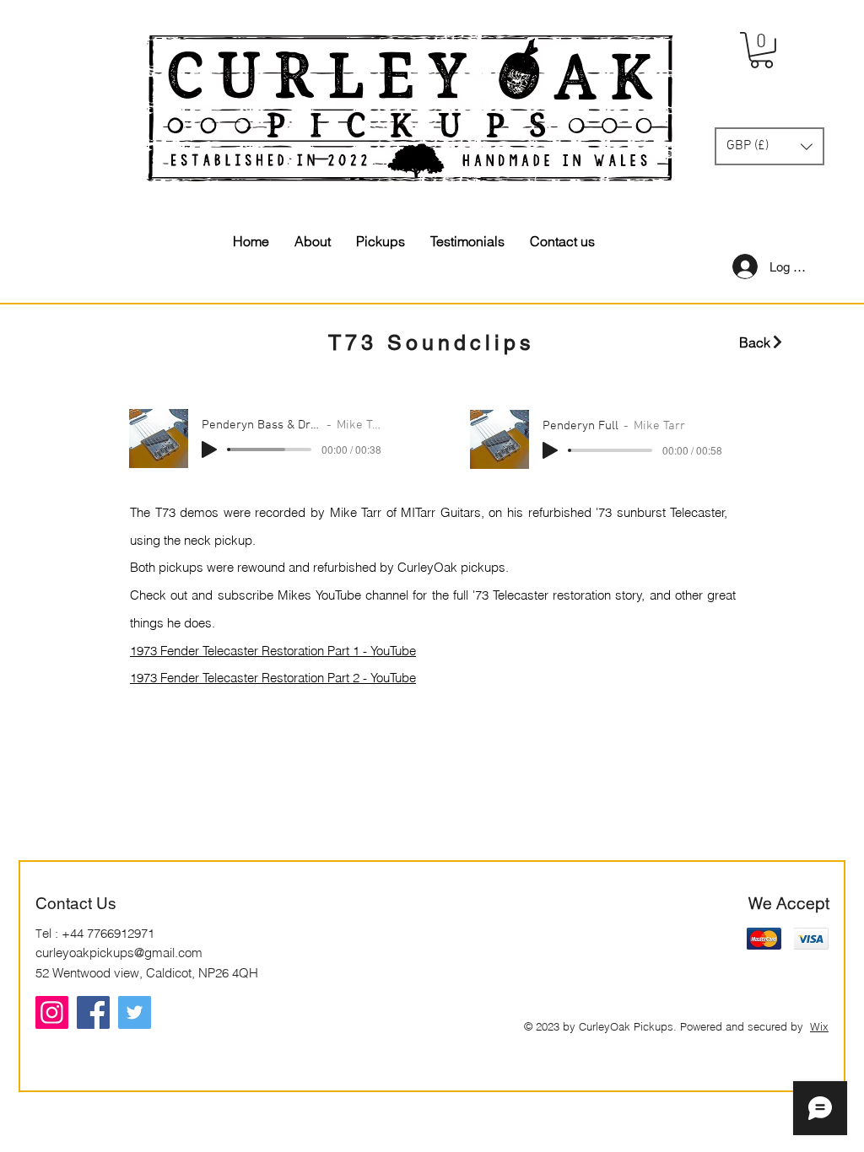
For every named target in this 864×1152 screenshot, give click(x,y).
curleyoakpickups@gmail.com (118, 953)
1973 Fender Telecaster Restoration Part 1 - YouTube (273, 651)
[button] (761, 50)
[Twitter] (134, 1012)
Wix (819, 1026)
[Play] (209, 449)
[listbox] (769, 146)
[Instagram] (51, 1012)
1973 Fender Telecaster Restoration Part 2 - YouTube (273, 678)
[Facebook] (93, 1012)
